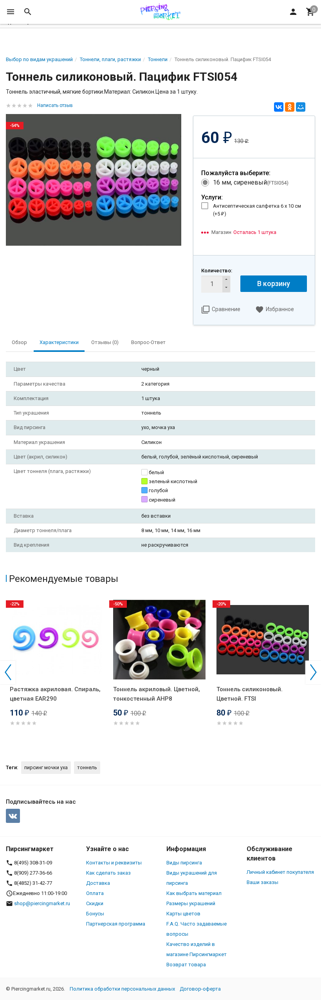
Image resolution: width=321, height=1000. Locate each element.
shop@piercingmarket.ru (42, 903)
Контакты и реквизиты (114, 863)
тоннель (87, 767)
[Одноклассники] (289, 107)
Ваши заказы (262, 882)
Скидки (94, 903)
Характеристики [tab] (59, 342)
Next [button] (313, 672)
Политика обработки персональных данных (122, 989)
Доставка (98, 883)
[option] (57, 670)
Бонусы (95, 914)
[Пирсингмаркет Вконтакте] (13, 816)
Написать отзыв (55, 105)
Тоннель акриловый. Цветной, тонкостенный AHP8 (156, 694)
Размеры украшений (190, 903)
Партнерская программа (115, 924)
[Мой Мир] (300, 107)
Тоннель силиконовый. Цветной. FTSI (249, 694)
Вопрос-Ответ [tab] (148, 342)
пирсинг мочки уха (46, 767)
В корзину (273, 283)
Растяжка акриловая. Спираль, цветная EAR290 (55, 694)
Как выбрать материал (194, 893)
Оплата (95, 893)
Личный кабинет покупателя (280, 872)
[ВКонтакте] (278, 107)
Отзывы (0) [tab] (105, 342)
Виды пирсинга (184, 863)
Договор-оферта (200, 989)
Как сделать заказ (108, 873)
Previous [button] (8, 672)
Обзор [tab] (19, 342)
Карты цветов (183, 914)
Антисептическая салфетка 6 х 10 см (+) (257, 210)
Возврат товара (186, 964)
